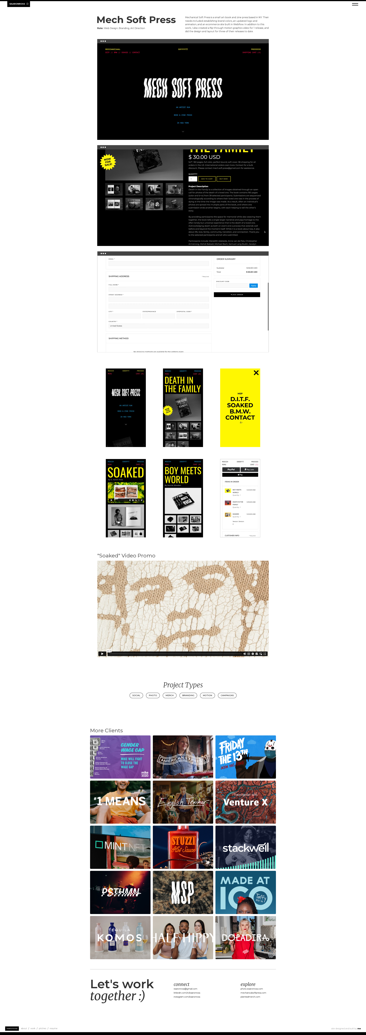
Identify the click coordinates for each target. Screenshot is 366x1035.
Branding (188, 695)
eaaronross (12, 1028)
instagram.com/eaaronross (187, 997)
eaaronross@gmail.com (185, 989)
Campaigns (227, 695)
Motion (207, 695)
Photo (153, 695)
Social (136, 695)
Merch (170, 695)
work (32, 1028)
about (24, 1028)
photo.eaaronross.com (252, 989)
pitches (42, 1028)
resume (53, 1028)
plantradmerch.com (250, 997)
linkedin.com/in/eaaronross (187, 993)
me (359, 1028)
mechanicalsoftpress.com (253, 993)
